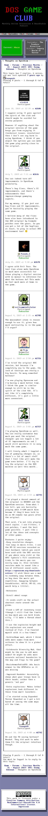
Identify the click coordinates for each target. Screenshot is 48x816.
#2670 (37, 262)
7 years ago (33, 75)
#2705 (38, 316)
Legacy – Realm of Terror (36, 50)
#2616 (36, 174)
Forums (16, 65)
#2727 (38, 427)
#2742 (39, 733)
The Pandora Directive (36, 44)
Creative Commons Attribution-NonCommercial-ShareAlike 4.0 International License (23, 802)
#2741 (39, 495)
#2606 (38, 109)
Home (6, 65)
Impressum (23, 807)
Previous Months (31, 65)
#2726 (38, 358)
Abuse (17, 47)
